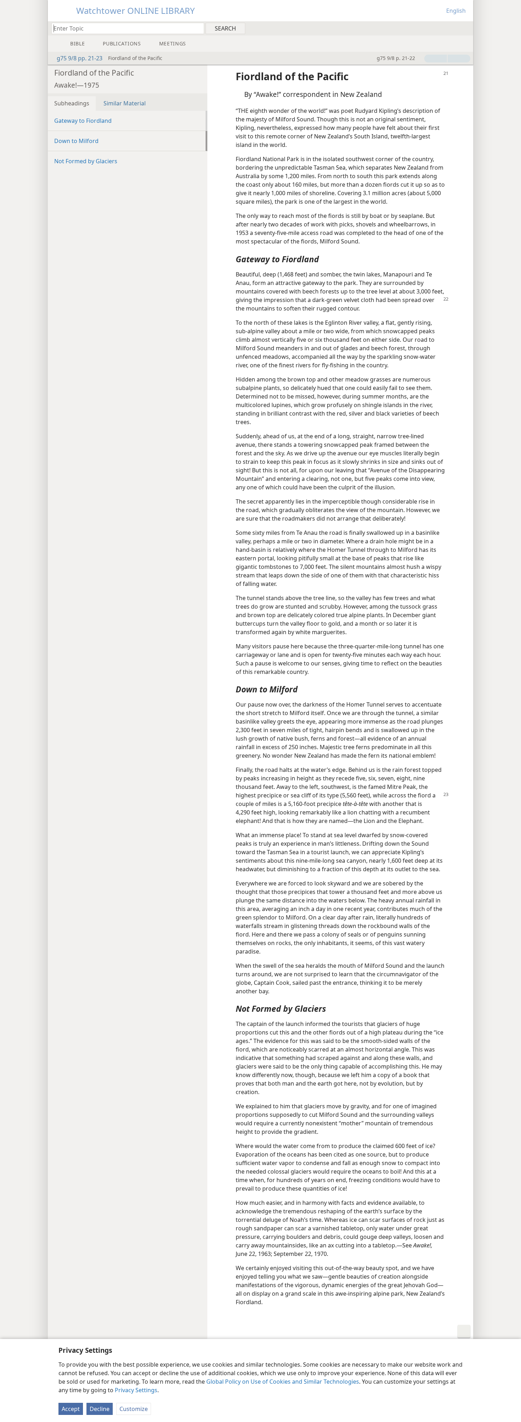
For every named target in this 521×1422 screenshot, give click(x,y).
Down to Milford (76, 141)
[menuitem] (465, 28)
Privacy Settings (136, 1390)
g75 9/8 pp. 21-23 (79, 58)
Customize (133, 1409)
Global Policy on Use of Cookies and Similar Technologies (282, 1381)
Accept (71, 1409)
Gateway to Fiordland (83, 121)
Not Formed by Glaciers (85, 161)
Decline (100, 1409)
